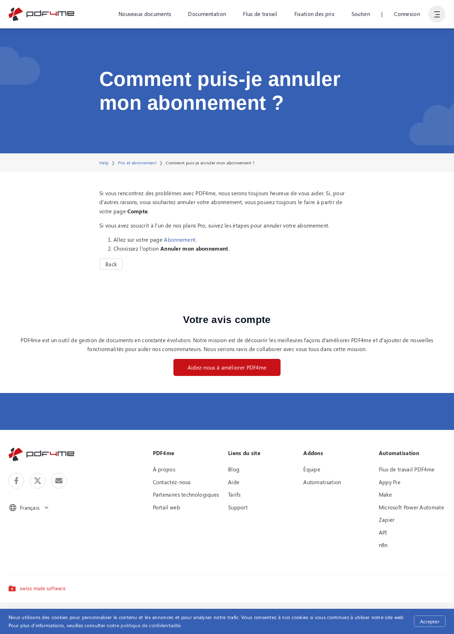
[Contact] (59, 480)
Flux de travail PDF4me (407, 469)
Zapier (387, 519)
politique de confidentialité (151, 625)
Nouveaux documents (144, 13)
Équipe (311, 469)
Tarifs (234, 494)
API (383, 532)
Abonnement (179, 239)
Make (385, 494)
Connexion (407, 13)
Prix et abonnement (137, 162)
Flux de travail (260, 13)
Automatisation (322, 482)
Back (111, 264)
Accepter (429, 621)
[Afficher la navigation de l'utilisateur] (436, 14)
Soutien (360, 13)
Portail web (166, 507)
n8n (383, 544)
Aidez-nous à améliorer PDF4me (227, 367)
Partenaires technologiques (186, 494)
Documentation (207, 13)
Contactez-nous (172, 482)
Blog (233, 469)
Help (104, 162)
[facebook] (16, 480)
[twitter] (37, 480)
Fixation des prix (314, 13)
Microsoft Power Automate (411, 507)
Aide (233, 482)
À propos (164, 469)
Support (238, 507)
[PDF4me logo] (42, 14)
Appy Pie (389, 482)
